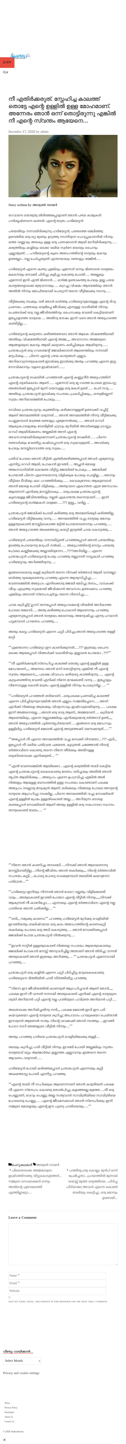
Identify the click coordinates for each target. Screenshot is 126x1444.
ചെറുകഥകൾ (22, 1165)
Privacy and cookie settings (21, 1373)
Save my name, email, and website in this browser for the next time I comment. (58, 1302)
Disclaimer (9, 1412)
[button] (63, 73)
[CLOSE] (4, 1440)
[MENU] (7, 62)
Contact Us (9, 1421)
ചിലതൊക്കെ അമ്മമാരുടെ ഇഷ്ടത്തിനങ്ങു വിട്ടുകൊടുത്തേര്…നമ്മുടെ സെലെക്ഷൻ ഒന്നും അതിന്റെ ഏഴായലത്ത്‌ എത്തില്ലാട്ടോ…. (35, 1182)
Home (7, 1403)
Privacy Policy (11, 1407)
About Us (9, 1417)
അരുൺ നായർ (47, 1165)
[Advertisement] (63, 23)
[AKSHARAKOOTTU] (64, 56)
